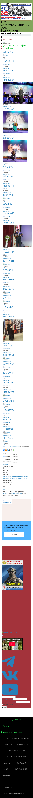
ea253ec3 (8, 316)
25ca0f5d (8, 167)
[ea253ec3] (13, 329)
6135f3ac (8, 52)
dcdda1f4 (8, 185)
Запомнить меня (8, 704)
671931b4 (8, 364)
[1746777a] (6, 413)
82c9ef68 (8, 194)
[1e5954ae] (15, 122)
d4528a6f (8, 79)
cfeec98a (8, 428)
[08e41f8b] (6, 282)
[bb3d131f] (6, 264)
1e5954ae (8, 108)
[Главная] (3, 35)
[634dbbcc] (6, 207)
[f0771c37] (6, 349)
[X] (9, 450)
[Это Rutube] (16, 695)
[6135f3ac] (6, 55)
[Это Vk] (16, 681)
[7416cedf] (6, 216)
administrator (7, 59)
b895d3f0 (8, 288)
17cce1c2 (8, 307)
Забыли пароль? (11, 702)
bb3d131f (8, 261)
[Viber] (11, 450)
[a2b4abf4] (6, 301)
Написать (14, 534)
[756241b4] (6, 255)
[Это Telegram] (16, 667)
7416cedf (8, 213)
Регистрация (9, 699)
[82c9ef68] (6, 198)
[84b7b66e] (6, 358)
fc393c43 (8, 382)
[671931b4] (6, 367)
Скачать (5, 464)
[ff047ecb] (6, 441)
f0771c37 (8, 345)
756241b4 (8, 251)
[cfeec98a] (6, 432)
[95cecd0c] (6, 179)
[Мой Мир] (8, 450)
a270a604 (8, 401)
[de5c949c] (6, 395)
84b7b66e (8, 354)
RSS (4, 490)
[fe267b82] (17, 236)
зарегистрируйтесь (16, 493)
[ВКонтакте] (4, 450)
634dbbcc (8, 204)
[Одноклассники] (6, 450)
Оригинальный (8, 454)
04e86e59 (8, 138)
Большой (7, 456)
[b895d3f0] (6, 292)
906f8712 (8, 419)
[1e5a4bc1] (6, 64)
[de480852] (6, 74)
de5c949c (8, 391)
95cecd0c (8, 176)
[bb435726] (6, 376)
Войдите (5, 493)
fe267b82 (8, 222)
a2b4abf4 (8, 298)
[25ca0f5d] (6, 170)
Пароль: (4, 702)
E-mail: (3, 699)
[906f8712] (6, 422)
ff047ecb (8, 438)
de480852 (8, 70)
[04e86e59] (15, 151)
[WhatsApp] (13, 450)
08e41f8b (8, 279)
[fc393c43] (6, 386)
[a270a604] (6, 404)
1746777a (8, 410)
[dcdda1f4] (6, 189)
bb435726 (8, 373)
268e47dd (8, 270)
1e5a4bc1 (8, 61)
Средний (7, 459)
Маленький (7, 462)
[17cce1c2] (6, 310)
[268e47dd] (6, 273)
